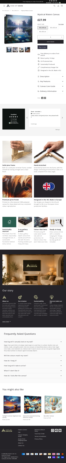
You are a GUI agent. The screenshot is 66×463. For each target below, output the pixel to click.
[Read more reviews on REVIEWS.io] (14, 123)
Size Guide (61, 24)
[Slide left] (4, 49)
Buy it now (42, 47)
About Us (20, 443)
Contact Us (21, 445)
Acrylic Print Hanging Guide (22, 439)
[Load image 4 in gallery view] (27, 49)
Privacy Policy (38, 439)
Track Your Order (40, 433)
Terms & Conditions (40, 436)
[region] (44, 118)
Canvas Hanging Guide (22, 435)
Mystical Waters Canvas (27, 10)
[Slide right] (32, 49)
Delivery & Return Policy (40, 430)
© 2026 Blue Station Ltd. (8, 453)
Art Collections (5, 10)
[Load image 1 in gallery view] (9, 49)
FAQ (19, 432)
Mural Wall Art (15, 10)
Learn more (5, 321)
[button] (4, 6)
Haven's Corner (22, 429)
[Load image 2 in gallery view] (15, 49)
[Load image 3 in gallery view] (21, 49)
